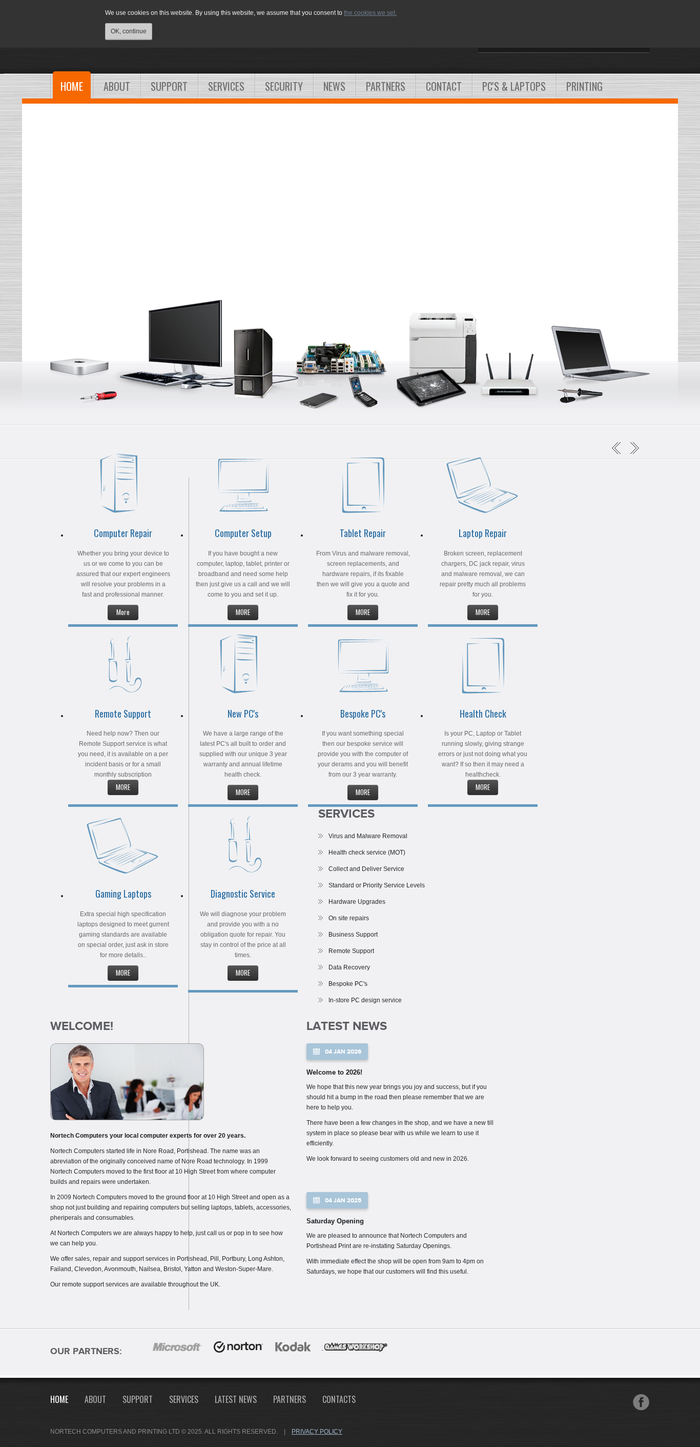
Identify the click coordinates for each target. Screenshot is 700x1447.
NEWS (334, 86)
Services (226, 86)
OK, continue (129, 31)
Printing (584, 86)
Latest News (236, 1399)
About (117, 86)
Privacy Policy (317, 1431)
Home (71, 86)
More (123, 612)
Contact (444, 86)
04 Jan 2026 (343, 1052)
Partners (289, 1399)
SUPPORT (169, 86)
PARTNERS (385, 86)
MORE (243, 612)
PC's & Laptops (514, 86)
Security (284, 86)
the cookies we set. (370, 12)
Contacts (339, 1399)
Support (137, 1399)
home (59, 1399)
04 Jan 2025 (343, 1200)
